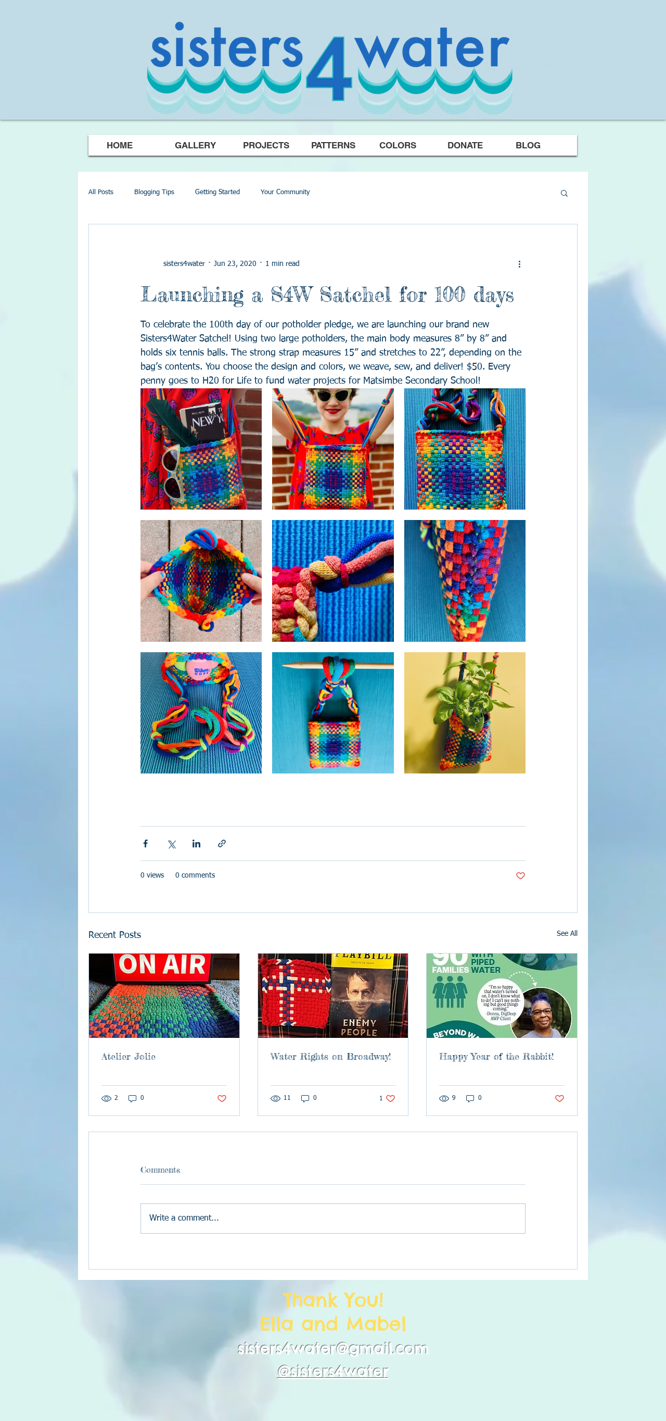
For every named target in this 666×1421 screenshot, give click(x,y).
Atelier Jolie (128, 1056)
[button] (564, 192)
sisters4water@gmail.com (333, 1348)
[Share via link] (222, 843)
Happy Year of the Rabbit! (496, 1056)
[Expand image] (201, 449)
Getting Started (217, 192)
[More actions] (519, 264)
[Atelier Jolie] (164, 996)
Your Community (285, 192)
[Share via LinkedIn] (196, 843)
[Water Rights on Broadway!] (333, 996)
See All (567, 933)
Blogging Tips (154, 192)
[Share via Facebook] (145, 843)
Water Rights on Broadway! (331, 1056)
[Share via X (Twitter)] (171, 843)
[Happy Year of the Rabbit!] (502, 996)
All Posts (100, 192)
